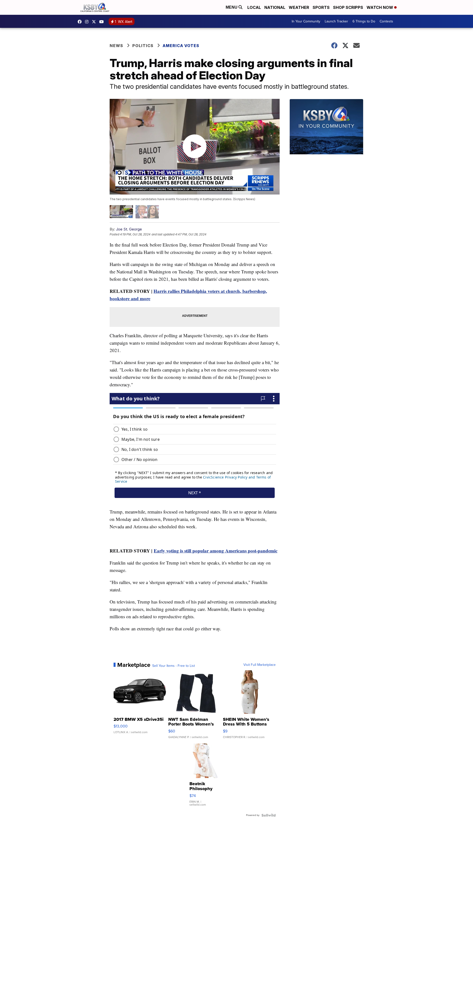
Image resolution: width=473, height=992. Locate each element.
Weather (299, 7)
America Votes (181, 45)
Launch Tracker (336, 21)
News (116, 45)
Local (254, 7)
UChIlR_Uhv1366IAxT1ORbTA (102, 22)
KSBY (95, 22)
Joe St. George (129, 229)
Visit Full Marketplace (259, 665)
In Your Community (306, 21)
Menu (232, 7)
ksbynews (81, 22)
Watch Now (380, 7)
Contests (386, 21)
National (274, 7)
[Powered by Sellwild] (268, 815)
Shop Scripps (348, 7)
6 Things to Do (364, 21)
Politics (142, 45)
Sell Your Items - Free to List (173, 666)
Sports (321, 7)
